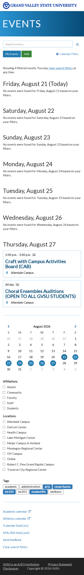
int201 (22, 491)
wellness (55, 491)
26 (8, 338)
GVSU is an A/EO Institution (21, 564)
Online (10, 459)
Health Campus (16, 432)
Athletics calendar (15, 518)
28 (31, 338)
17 (19, 357)
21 (64, 357)
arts (47, 486)
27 (19, 338)
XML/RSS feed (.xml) (16, 532)
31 (64, 338)
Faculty (11, 397)
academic (11, 486)
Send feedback (12, 539)
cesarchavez (63, 486)
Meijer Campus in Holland (22, 443)
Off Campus (13, 453)
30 (53, 338)
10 (19, 351)
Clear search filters (15, 547)
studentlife (38, 491)
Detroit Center (16, 427)
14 (64, 351)
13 (53, 351)
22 (75, 357)
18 (31, 357)
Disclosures (10, 568)
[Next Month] (75, 326)
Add (26, 54)
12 (42, 351)
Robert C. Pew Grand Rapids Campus (29, 464)
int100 (9, 491)
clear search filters (61, 68)
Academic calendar (15, 511)
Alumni (10, 387)
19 (42, 357)
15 (75, 351)
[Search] (77, 44)
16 (8, 357)
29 (42, 338)
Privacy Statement (60, 564)
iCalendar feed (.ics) (15, 525)
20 (53, 357)
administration (30, 486)
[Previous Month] (9, 326)
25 (31, 363)
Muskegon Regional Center (24, 448)
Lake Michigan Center (20, 437)
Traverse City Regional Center (26, 469)
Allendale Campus (17, 421)
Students (12, 408)
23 (8, 363)
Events (22, 23)
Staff (9, 403)
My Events (11, 54)
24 (19, 363)
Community (13, 392)
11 (31, 351)
